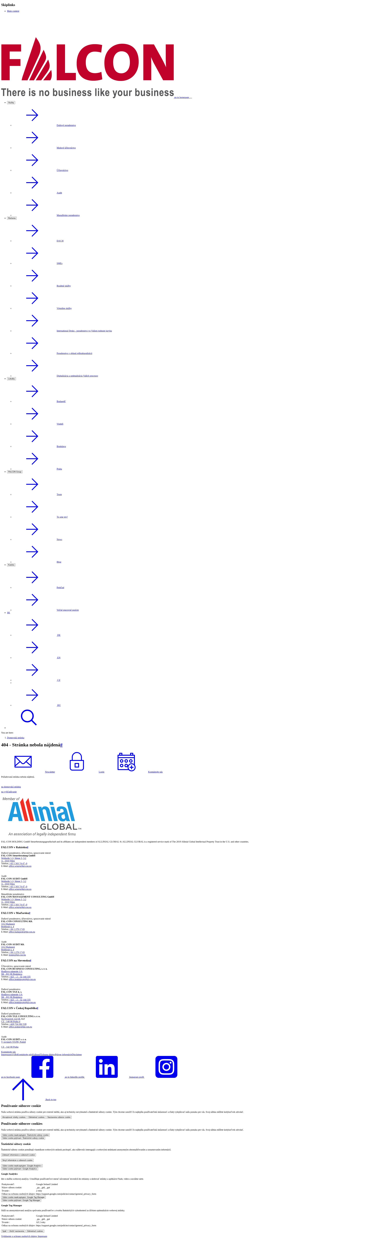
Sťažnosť (36, 1054)
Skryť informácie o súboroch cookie (17, 1160)
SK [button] (8, 612)
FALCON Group (14, 472)
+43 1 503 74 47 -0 (18, 863)
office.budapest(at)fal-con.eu (22, 932)
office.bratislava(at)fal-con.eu (22, 979)
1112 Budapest (8, 924)
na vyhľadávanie (9, 791)
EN (58, 657)
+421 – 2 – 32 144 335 (20, 976)
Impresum (42, 1236)
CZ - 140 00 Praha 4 (10, 1021)
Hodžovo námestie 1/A (11, 971)
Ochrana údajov (47, 1054)
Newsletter (50, 772)
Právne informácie (63, 1054)
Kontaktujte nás (155, 772)
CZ (58, 680)
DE (58, 635)
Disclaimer (77, 1054)
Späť (4, 1231)
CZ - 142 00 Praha (9, 1047)
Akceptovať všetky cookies (14, 1117)
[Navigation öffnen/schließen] (191, 98)
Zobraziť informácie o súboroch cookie (18, 1155)
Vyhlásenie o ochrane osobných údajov (19, 1236)
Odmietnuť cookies (36, 1117)
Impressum (6, 1054)
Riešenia (11, 218)
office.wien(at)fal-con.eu (20, 866)
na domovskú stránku (11, 787)
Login (101, 772)
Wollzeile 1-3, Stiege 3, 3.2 (13, 858)
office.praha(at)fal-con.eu (20, 1027)
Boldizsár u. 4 (7, 926)
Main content (13, 11)
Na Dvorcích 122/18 (10, 1019)
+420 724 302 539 (17, 1024)
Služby (11, 103)
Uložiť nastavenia (16, 1231)
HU (59, 705)
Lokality (11, 379)
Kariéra (11, 565)
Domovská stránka (15, 737)
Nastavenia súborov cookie (58, 1117)
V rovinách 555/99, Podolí (13, 1042)
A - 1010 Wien (8, 861)
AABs (14, 1054)
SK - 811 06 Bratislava (11, 974)
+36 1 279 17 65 (17, 929)
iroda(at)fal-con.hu (17, 955)
